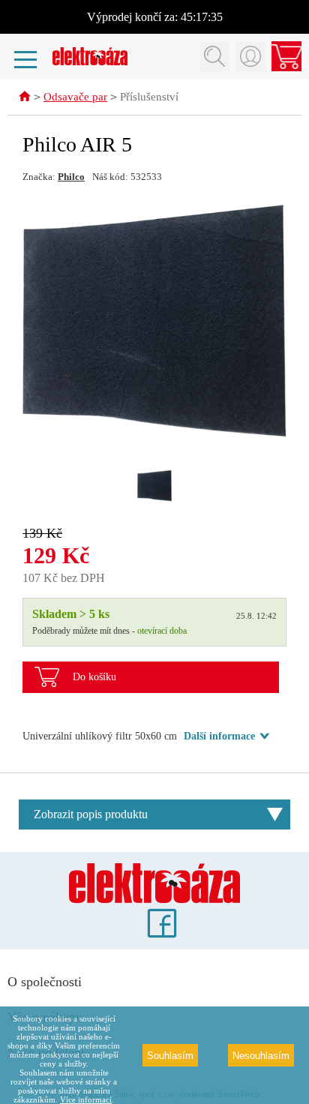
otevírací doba (162, 631)
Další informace (219, 736)
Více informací (86, 1099)
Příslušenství (149, 97)
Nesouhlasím (261, 1055)
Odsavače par (75, 97)
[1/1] (154, 485)
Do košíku (94, 676)
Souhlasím (170, 1055)
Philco (71, 176)
